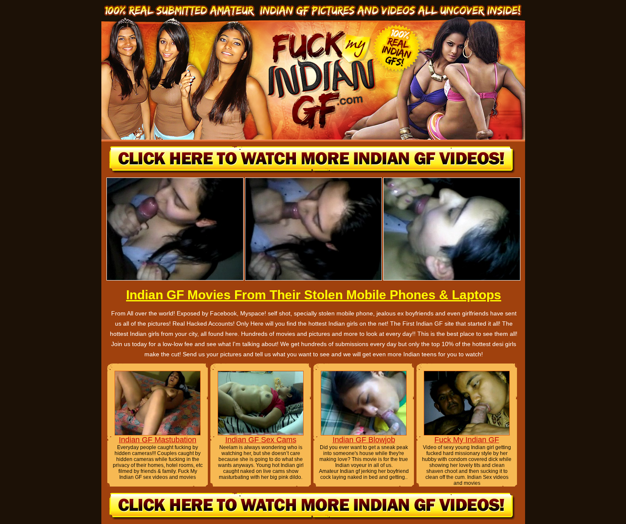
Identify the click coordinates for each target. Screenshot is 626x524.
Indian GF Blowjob (364, 439)
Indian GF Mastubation (157, 439)
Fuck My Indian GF (466, 439)
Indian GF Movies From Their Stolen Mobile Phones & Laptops (313, 295)
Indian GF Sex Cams (260, 439)
